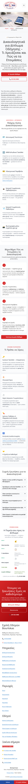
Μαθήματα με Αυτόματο (9, 660)
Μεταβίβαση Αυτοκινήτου (9, 672)
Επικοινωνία (14, 610)
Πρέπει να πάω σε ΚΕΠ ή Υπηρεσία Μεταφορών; (13, 480)
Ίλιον (3, 690)
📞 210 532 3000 (14, 79)
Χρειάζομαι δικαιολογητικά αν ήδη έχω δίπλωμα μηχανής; (13, 508)
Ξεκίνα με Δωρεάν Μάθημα (14, 337)
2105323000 (6, 638)
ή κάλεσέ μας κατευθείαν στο (14, 576)
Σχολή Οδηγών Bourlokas (16, 776)
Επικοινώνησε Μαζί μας (10, 758)
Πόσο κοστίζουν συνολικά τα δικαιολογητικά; (11, 494)
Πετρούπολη (5, 694)
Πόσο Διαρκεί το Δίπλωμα (9, 728)
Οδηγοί (12, 28)
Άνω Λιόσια (5, 710)
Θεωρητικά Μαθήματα (8, 664)
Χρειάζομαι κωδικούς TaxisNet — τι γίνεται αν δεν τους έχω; (13, 487)
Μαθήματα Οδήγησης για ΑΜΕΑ (11, 676)
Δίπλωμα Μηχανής (7, 656)
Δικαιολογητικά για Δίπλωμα (10, 724)
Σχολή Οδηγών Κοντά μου (9, 732)
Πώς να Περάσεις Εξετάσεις (9, 736)
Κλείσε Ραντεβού (8, 754)
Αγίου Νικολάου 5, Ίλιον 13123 (12, 643)
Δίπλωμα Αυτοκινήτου (8, 652)
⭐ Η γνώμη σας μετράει (9, 750)
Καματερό (5, 698)
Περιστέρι (5, 702)
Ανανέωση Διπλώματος (8, 668)
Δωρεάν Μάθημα (7, 746)
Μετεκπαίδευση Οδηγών (9, 680)
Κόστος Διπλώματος (7, 720)
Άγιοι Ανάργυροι (7, 706)
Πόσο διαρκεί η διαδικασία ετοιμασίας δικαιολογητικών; (14, 515)
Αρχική (6, 28)
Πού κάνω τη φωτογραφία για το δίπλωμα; (12, 501)
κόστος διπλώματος (7, 180)
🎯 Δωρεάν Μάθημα (14, 74)
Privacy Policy (10, 772)
